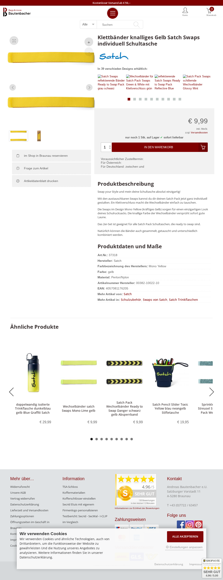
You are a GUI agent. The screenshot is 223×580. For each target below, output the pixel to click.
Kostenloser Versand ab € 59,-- (111, 3)
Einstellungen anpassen (186, 547)
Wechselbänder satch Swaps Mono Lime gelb (78, 408)
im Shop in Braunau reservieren (46, 155)
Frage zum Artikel (36, 168)
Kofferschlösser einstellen (79, 498)
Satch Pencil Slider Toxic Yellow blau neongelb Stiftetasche (170, 408)
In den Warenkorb (158, 147)
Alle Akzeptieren (185, 536)
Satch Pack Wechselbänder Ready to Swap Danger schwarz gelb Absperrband (124, 408)
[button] (129, 99)
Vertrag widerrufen (22, 498)
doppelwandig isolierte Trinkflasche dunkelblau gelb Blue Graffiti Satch (33, 408)
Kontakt (15, 534)
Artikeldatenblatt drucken (41, 181)
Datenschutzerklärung (24, 504)
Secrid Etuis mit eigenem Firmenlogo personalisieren (80, 507)
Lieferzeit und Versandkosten (29, 510)
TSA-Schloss (70, 487)
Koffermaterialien (74, 493)
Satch (128, 294)
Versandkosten (199, 132)
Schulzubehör (131, 300)
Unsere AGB (18, 493)
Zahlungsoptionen (22, 516)
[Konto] (185, 12)
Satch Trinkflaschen (183, 300)
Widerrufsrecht (20, 487)
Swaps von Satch (155, 300)
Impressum (196, 564)
